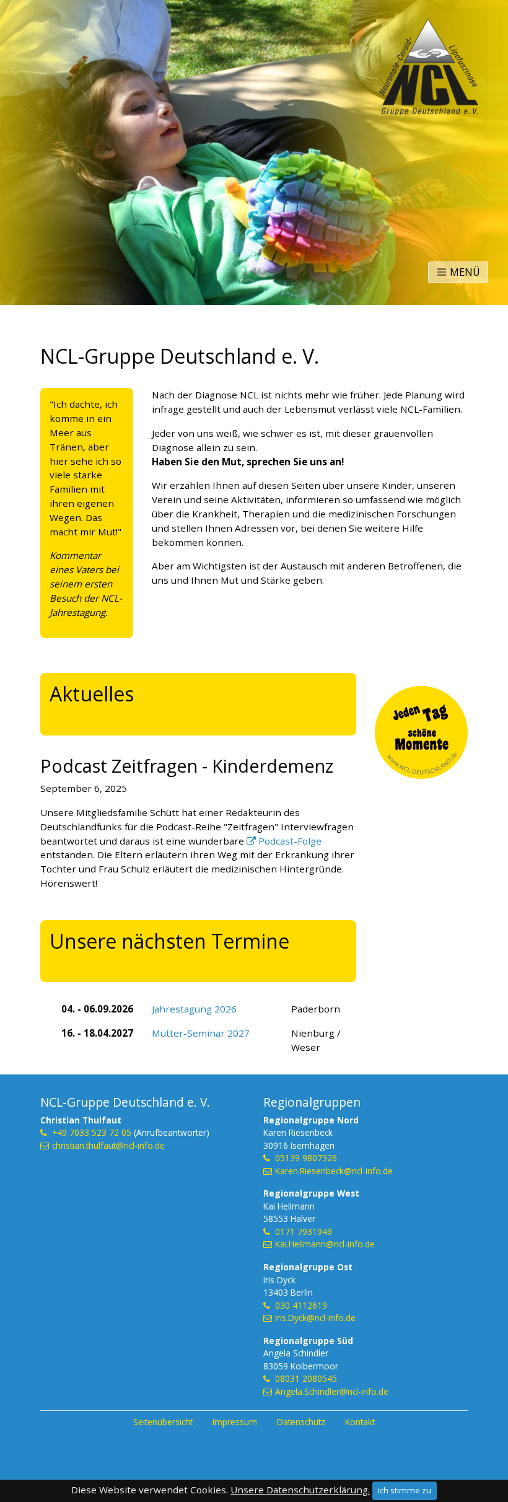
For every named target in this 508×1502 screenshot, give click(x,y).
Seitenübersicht (163, 1422)
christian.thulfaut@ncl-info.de (108, 1145)
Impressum (234, 1422)
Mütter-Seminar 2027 (201, 1033)
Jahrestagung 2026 (194, 1009)
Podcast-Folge (290, 841)
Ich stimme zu (404, 1490)
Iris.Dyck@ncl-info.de (315, 1318)
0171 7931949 (303, 1231)
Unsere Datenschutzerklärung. (300, 1489)
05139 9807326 (306, 1158)
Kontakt (360, 1422)
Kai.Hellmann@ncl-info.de (325, 1244)
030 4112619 (301, 1305)
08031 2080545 (306, 1378)
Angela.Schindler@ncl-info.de (331, 1391)
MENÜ (463, 272)
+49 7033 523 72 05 (91, 1132)
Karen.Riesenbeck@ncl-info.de (334, 1171)
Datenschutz (301, 1422)
